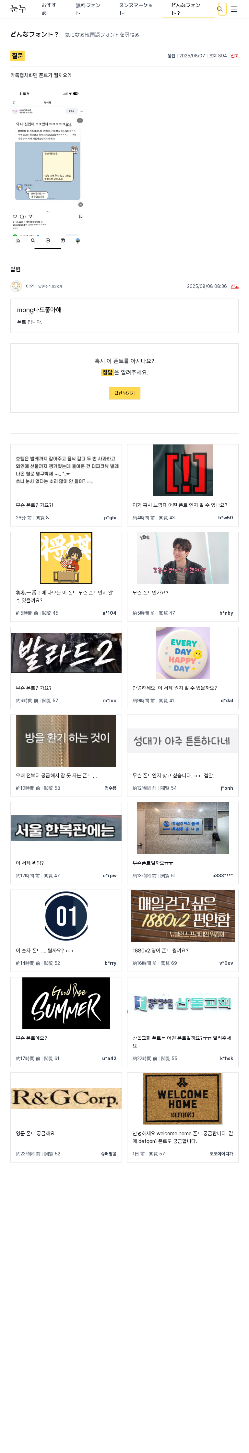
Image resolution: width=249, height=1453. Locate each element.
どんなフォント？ (185, 9)
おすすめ (49, 9)
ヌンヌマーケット (136, 9)
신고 (235, 55)
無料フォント (88, 9)
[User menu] (234, 9)
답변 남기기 (124, 393)
